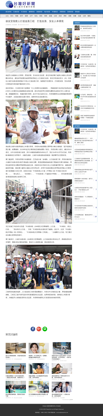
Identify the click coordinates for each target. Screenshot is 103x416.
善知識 (77, 11)
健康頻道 (32, 11)
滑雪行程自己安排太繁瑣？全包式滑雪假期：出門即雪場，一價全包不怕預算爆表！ (61, 357)
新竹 (21, 16)
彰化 (36, 16)
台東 (84, 16)
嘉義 (50, 16)
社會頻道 (16, 11)
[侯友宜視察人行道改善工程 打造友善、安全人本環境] (32, 329)
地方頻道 (47, 11)
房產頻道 (63, 11)
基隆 (69, 16)
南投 (40, 16)
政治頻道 (8, 11)
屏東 (65, 16)
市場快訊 (55, 11)
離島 (89, 16)
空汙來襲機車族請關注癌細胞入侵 (38, 394)
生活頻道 (24, 11)
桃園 (16, 16)
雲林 (45, 16)
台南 (55, 16)
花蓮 (79, 16)
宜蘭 (74, 16)
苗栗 (26, 16)
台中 (31, 16)
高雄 (60, 16)
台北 (7, 16)
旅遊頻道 (39, 11)
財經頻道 (70, 11)
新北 (11, 16)
